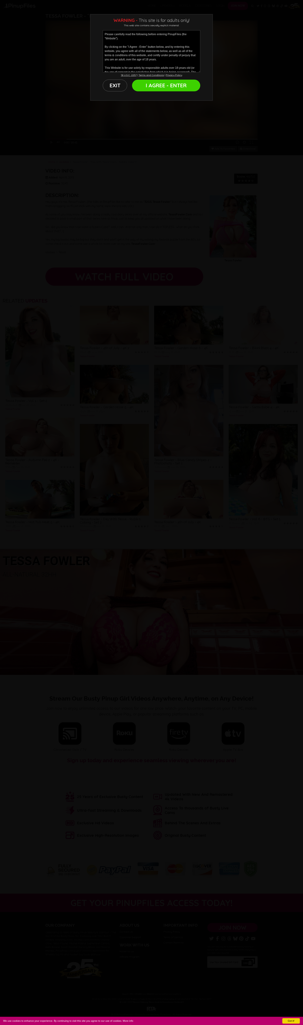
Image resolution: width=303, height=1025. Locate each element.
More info (128, 1020)
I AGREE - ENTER (166, 85)
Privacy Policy (174, 75)
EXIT (115, 85)
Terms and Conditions (151, 75)
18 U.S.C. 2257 (129, 75)
